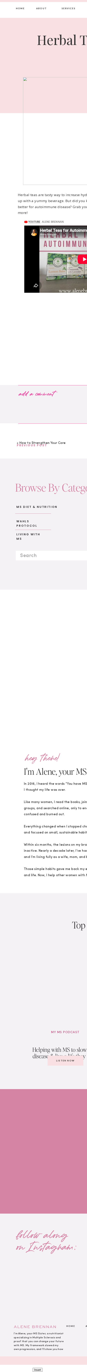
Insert (37, 1369)
